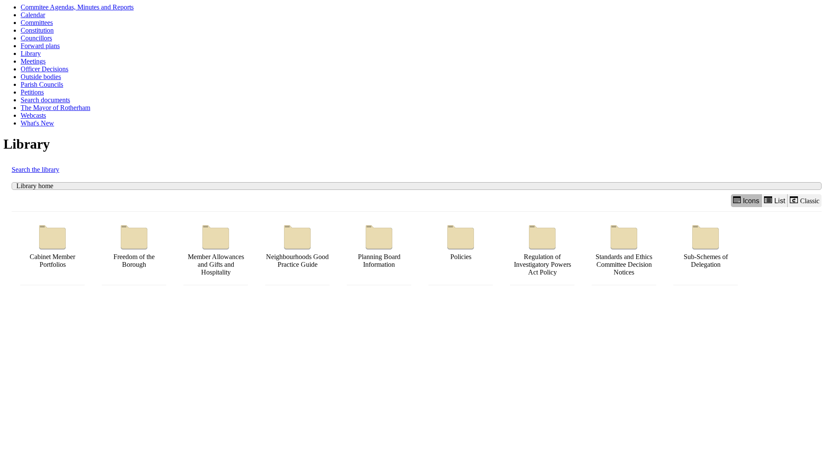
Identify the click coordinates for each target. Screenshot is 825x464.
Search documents (45, 100)
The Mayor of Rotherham (55, 107)
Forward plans (40, 45)
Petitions (32, 92)
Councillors (36, 38)
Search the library (35, 169)
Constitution (37, 30)
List (779, 201)
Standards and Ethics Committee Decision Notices (624, 264)
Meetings (33, 61)
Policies (460, 256)
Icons (751, 201)
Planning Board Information (379, 260)
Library (31, 53)
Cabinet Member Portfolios (52, 260)
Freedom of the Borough (134, 260)
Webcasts (33, 115)
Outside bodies (41, 76)
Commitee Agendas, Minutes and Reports (77, 7)
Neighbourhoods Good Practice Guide (297, 260)
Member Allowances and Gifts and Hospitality (216, 264)
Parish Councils (42, 84)
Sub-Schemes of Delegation (706, 260)
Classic (809, 201)
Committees (37, 22)
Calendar (33, 14)
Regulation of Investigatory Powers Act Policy (542, 264)
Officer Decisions (44, 69)
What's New (37, 123)
